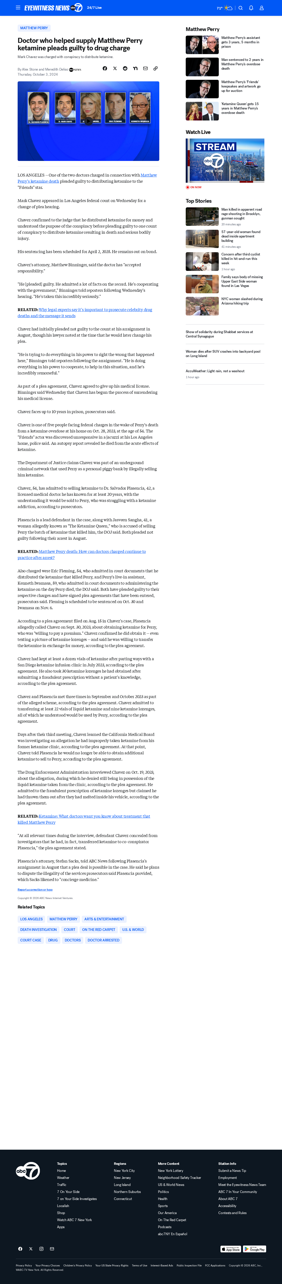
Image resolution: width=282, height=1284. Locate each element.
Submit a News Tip (232, 1171)
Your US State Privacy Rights (111, 1265)
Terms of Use (139, 1265)
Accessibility (227, 1206)
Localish (63, 1206)
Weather (63, 1178)
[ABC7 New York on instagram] (41, 1249)
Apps (61, 1227)
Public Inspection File (189, 1265)
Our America (167, 1213)
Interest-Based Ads (162, 1265)
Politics (163, 1192)
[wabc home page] (28, 1171)
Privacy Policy (24, 1265)
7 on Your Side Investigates (76, 1199)
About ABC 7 (227, 1199)
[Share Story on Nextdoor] (135, 68)
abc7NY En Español (172, 1234)
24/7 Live (94, 7)
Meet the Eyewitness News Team (242, 1185)
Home (61, 1171)
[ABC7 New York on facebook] (20, 1249)
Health (162, 1199)
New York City (124, 1171)
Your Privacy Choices (47, 1265)
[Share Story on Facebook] (105, 68)
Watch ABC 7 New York (74, 1220)
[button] (18, 7)
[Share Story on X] (115, 68)
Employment (227, 1178)
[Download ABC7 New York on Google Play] (254, 1249)
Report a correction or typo (35, 890)
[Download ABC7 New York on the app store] (230, 1249)
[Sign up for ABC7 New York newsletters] (52, 1249)
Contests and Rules (232, 1213)
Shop (61, 1213)
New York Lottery (170, 1171)
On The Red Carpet (172, 1220)
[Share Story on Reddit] (125, 68)
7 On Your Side (68, 1192)
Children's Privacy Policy (77, 1265)
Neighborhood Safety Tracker (179, 1178)
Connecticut (123, 1199)
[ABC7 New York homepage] (53, 8)
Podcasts (164, 1227)
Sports (163, 1206)
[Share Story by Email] (145, 68)
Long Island (122, 1185)
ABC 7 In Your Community (237, 1192)
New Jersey (122, 1178)
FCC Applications (215, 1265)
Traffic (61, 1185)
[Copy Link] (155, 68)
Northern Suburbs (127, 1192)
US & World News (171, 1185)
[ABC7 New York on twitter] (30, 1249)
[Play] (225, 161)
